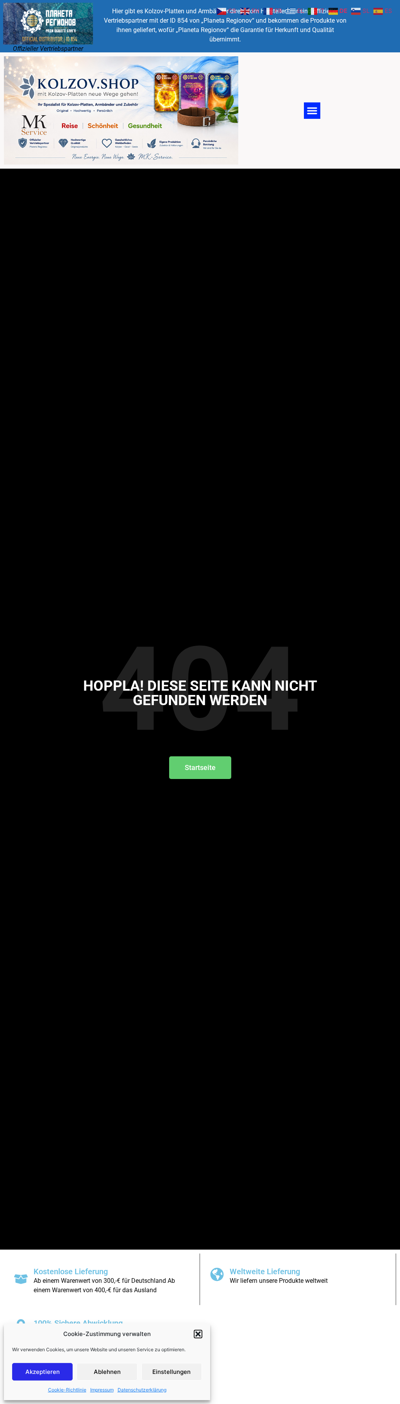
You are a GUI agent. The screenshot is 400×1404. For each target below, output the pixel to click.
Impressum (102, 1390)
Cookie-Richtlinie (67, 1390)
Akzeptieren (42, 1371)
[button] (198, 1334)
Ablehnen (107, 1371)
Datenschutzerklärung (142, 1390)
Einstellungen (171, 1371)
